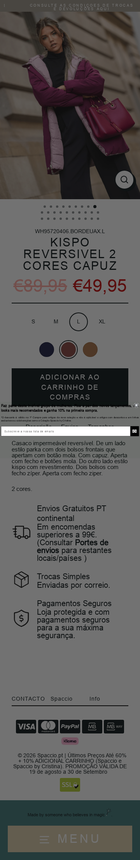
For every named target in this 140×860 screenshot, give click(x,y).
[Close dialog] (136, 405)
